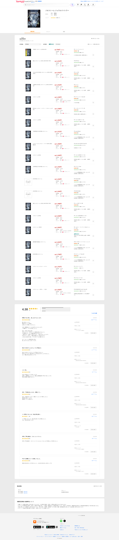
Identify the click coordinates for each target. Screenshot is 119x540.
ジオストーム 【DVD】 (37, 227)
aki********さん (94, 438)
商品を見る (25, 491)
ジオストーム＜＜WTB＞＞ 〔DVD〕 (40, 289)
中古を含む (58, 44)
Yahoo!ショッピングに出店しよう (93, 1)
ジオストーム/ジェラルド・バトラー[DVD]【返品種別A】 (42, 144)
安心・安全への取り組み (79, 527)
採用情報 (66, 536)
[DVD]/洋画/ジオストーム (38, 254)
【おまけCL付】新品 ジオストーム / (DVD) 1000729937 (42, 73)
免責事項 (63, 536)
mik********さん (94, 460)
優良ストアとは (63, 527)
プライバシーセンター (48, 536)
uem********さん (94, 394)
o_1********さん (94, 349)
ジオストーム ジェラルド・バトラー (40, 266)
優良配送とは (77, 525)
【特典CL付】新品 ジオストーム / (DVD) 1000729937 (42, 85)
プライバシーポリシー (40, 536)
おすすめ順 (95, 313)
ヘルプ (102, 1)
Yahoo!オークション (64, 534)
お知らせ (61, 529)
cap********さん (94, 416)
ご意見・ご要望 (80, 536)
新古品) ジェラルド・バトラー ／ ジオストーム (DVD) (42, 109)
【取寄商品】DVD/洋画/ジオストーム (40, 131)
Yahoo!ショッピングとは (65, 525)
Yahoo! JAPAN (84, 1)
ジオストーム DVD (36, 96)
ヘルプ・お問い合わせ (73, 536)
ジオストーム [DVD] (37, 119)
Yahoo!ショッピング (48, 534)
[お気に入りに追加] (93, 55)
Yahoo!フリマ (71, 534)
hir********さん (94, 372)
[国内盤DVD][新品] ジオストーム (39, 241)
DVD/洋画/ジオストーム (37, 178)
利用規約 (54, 536)
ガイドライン (59, 536)
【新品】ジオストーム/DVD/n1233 (39, 49)
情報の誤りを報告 (98, 486)
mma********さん (94, 319)
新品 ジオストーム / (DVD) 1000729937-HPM (42, 60)
